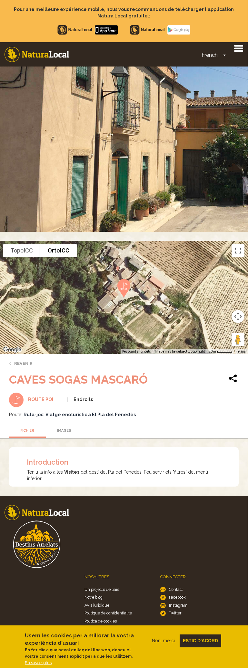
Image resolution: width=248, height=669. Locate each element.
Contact (176, 589)
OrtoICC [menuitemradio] (58, 250)
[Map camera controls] (238, 316)
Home (37, 54)
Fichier (27, 430)
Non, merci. (164, 640)
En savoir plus (38, 662)
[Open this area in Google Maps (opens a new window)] (12, 349)
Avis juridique (96, 605)
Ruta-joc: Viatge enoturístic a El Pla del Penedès (80, 414)
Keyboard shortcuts (136, 351)
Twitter (175, 613)
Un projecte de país (101, 589)
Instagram (178, 605)
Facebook (177, 597)
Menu (238, 48)
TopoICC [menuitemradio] (22, 250)
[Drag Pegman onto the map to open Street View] (238, 339)
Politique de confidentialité (108, 613)
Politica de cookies (100, 621)
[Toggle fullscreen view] (238, 250)
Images (64, 430)
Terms (241, 351)
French (210, 55)
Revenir (23, 363)
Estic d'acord (200, 640)
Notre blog (93, 597)
